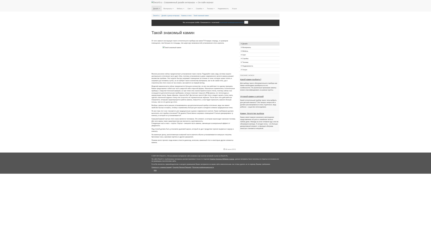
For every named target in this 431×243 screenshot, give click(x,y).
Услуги (234, 8)
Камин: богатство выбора (252, 113)
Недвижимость (223, 8)
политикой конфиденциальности (232, 22)
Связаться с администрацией (162, 167)
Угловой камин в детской (252, 96)
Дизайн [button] (156, 8)
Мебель (245, 51)
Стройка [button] (199, 8)
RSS (155, 170)
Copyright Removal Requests (182, 167)
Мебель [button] (180, 8)
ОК (246, 22)
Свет (244, 55)
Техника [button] (210, 8)
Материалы (246, 47)
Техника (245, 62)
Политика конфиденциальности (203, 167)
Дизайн (245, 43)
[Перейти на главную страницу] (182, 3)
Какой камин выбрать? (250, 79)
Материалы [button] (167, 8)
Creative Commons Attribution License (222, 159)
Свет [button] (189, 8)
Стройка (245, 58)
